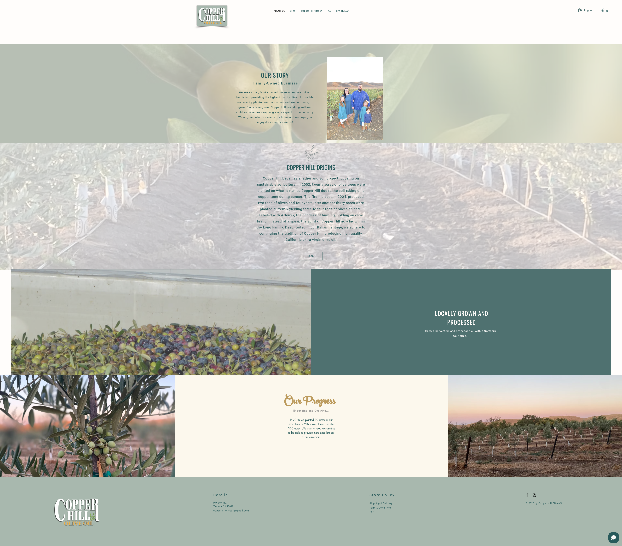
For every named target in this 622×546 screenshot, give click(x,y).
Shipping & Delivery (380, 503)
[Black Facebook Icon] (527, 495)
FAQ (371, 512)
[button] (605, 10)
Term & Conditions (380, 507)
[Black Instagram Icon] (534, 495)
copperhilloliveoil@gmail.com (231, 510)
